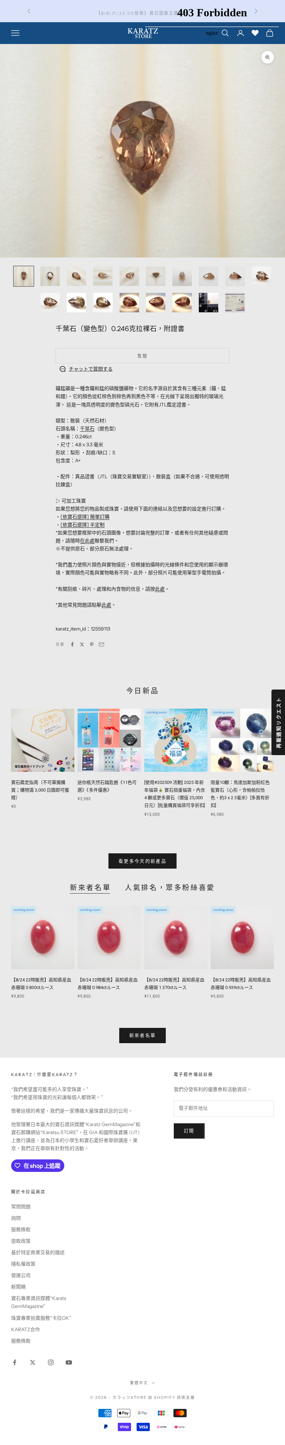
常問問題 (21, 1206)
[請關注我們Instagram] (50, 1362)
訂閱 (189, 1130)
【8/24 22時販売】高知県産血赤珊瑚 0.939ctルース (241, 983)
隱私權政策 (23, 1264)
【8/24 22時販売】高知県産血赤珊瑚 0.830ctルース (41, 983)
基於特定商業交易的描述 (38, 1252)
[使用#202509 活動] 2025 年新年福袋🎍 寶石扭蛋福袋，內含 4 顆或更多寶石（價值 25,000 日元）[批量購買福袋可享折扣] (174, 794)
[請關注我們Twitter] (32, 1362)
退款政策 (21, 1241)
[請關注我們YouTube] (68, 1362)
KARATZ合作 (25, 1329)
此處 (160, 589)
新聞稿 (18, 1287)
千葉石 (87, 428)
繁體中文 (139, 1382)
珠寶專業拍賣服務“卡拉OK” (41, 1318)
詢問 (16, 1218)
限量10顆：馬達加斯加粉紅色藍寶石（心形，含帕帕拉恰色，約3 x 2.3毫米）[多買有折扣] (240, 794)
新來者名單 (90, 888)
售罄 (142, 355)
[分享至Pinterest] (92, 644)
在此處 (87, 541)
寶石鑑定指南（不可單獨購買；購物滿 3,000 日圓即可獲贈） (40, 790)
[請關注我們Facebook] (14, 1362)
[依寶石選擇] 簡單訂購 (84, 517)
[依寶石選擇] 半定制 (82, 525)
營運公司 (21, 1275)
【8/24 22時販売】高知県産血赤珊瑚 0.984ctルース (108, 983)
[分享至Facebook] (72, 644)
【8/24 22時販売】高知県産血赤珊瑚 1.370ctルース (174, 983)
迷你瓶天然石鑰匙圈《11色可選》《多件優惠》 (107, 786)
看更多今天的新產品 (142, 861)
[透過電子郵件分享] (101, 644)
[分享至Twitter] (82, 644)
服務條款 (21, 1229)
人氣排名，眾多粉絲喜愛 (170, 888)
